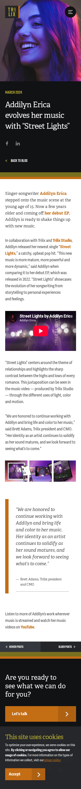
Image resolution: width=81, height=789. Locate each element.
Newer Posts (16, 646)
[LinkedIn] (17, 143)
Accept (14, 774)
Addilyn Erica (53, 193)
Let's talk (19, 713)
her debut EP (57, 213)
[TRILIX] (12, 12)
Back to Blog (19, 160)
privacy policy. (52, 760)
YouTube (27, 627)
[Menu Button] (70, 12)
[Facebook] (6, 143)
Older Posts (65, 646)
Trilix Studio (62, 240)
